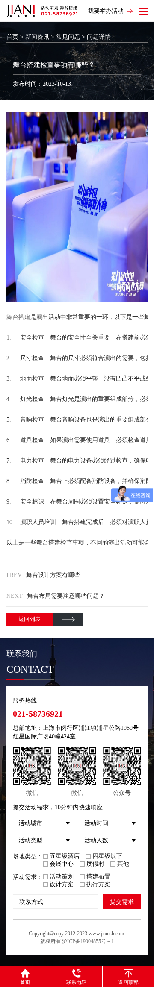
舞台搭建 (18, 317)
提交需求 (122, 901)
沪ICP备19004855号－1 (88, 941)
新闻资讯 (37, 37)
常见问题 (68, 37)
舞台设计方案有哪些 (53, 575)
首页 (12, 37)
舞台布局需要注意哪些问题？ (66, 596)
